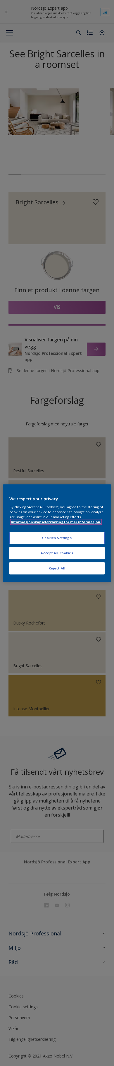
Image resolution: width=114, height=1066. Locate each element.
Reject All (57, 568)
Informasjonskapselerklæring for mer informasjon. (56, 522)
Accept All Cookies (57, 553)
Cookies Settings (57, 538)
